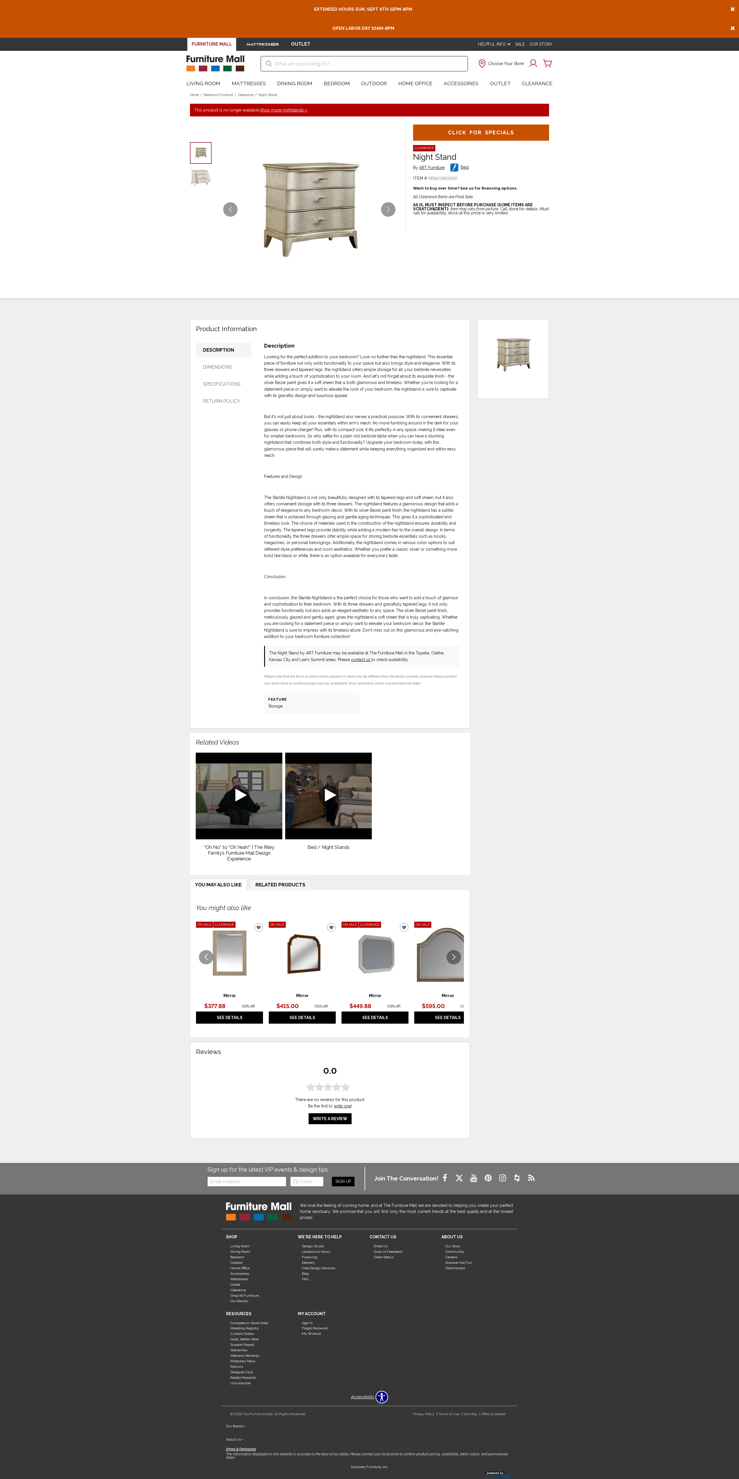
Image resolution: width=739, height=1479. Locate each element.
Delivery (308, 1263)
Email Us (381, 1246)
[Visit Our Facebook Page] (445, 1178)
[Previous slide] (206, 957)
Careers (451, 1257)
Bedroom (337, 83)
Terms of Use (448, 1414)
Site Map (470, 1414)
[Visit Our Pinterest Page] (489, 1178)
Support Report (242, 1345)
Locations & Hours (316, 1252)
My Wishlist (311, 1334)
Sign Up (343, 1181)
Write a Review (330, 1119)
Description (218, 350)
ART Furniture (432, 168)
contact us (361, 659)
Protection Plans (242, 1361)
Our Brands (239, 1301)
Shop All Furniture (244, 1296)
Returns (236, 1367)
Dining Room (294, 83)
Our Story (541, 44)
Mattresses (249, 83)
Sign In (307, 1323)
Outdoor (374, 83)
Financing (309, 1257)
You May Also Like (218, 885)
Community (454, 1252)
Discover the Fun (458, 1263)
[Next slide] (454, 957)
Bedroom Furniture (218, 95)
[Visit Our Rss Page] (531, 1178)
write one (342, 1106)
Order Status (383, 1257)
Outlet (500, 83)
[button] (500, 63)
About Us (234, 1439)
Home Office (415, 83)
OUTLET (300, 44)
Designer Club (241, 1372)
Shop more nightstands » (283, 110)
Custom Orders (242, 1334)
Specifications (221, 384)
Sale (520, 44)
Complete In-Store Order (249, 1323)
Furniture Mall (212, 44)
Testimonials (455, 1268)
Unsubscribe (240, 1383)
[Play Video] (239, 796)
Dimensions (217, 367)
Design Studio (313, 1246)
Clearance (537, 83)
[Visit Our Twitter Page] (460, 1178)
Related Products (280, 885)
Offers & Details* (493, 1414)
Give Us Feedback (388, 1252)
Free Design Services (318, 1268)
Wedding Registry (244, 1328)
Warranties (238, 1350)
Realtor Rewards (243, 1378)
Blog (305, 1274)
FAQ (305, 1279)
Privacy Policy (423, 1414)
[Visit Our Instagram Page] (503, 1178)
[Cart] (548, 63)
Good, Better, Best (244, 1339)
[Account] (533, 63)
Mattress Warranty (245, 1356)
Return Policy (221, 401)
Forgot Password (315, 1328)
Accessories (461, 83)
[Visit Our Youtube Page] (474, 1178)
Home (194, 95)
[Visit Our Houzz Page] (517, 1178)
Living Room (203, 83)
